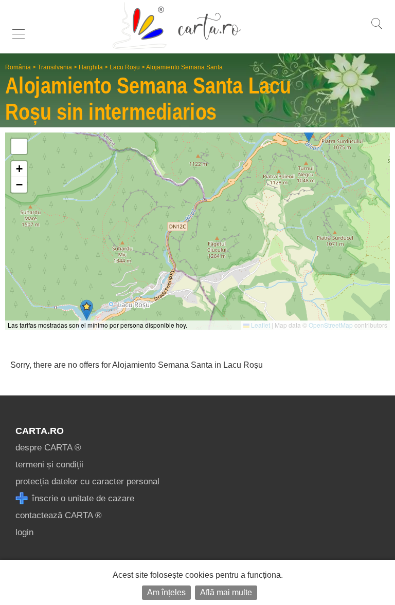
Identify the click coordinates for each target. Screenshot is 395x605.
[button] (86, 309)
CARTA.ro (39, 431)
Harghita (91, 67)
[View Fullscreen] (19, 146)
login (24, 532)
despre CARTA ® (48, 447)
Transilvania (55, 67)
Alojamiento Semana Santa (184, 67)
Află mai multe (226, 592)
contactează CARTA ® (58, 515)
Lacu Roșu (125, 67)
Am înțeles (166, 592)
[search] (376, 29)
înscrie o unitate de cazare (81, 498)
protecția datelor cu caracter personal (87, 481)
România (18, 67)
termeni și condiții (49, 464)
